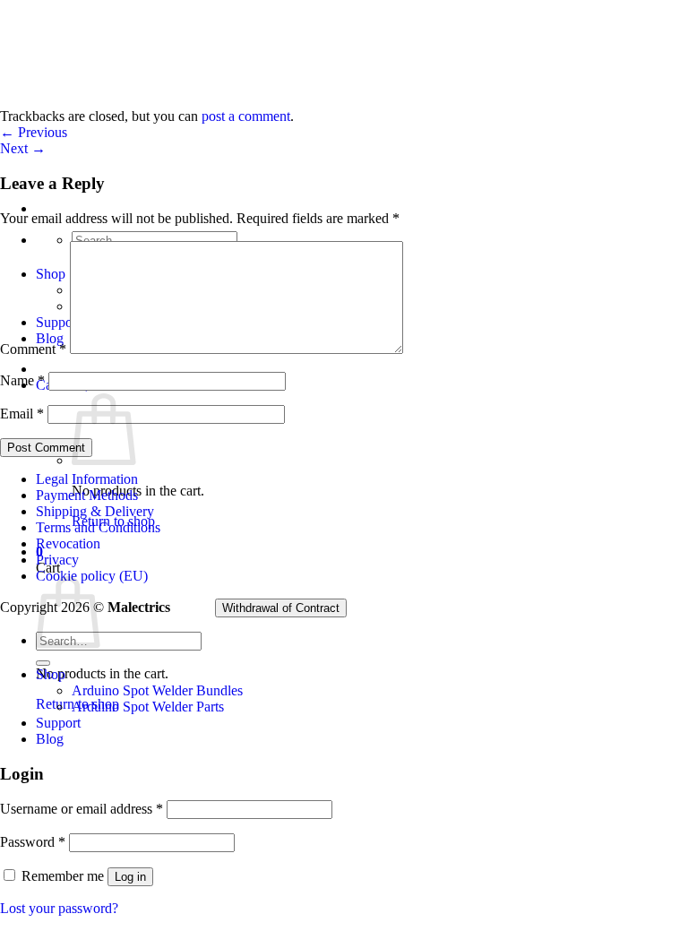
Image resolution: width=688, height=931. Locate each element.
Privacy (57, 559)
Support (58, 722)
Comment (33, 349)
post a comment (246, 116)
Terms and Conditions (98, 527)
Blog (50, 738)
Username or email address (81, 808)
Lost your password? (59, 908)
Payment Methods (87, 495)
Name (22, 380)
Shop (50, 674)
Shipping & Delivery (95, 511)
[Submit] (43, 663)
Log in (130, 877)
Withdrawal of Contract (281, 608)
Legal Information (87, 479)
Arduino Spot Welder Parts (148, 706)
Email (22, 413)
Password (32, 841)
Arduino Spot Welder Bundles (157, 690)
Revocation (68, 543)
